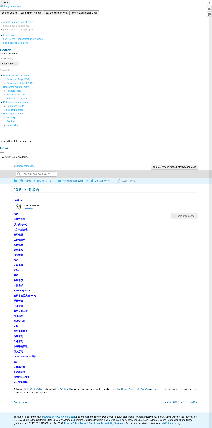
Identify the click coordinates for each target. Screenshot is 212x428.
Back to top (19, 402)
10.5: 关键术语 (35, 389)
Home (28, 181)
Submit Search (9, 63)
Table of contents (185, 216)
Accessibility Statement (113, 423)
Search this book (8, 53)
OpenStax (28, 209)
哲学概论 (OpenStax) (73, 181)
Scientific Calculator (16, 98)
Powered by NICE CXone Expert (59, 417)
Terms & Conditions (90, 423)
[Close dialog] (2, 152)
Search (19, 174)
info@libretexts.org (170, 423)
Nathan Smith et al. (130, 389)
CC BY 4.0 (65, 389)
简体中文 (47, 181)
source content (162, 389)
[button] (11, 121)
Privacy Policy (71, 423)
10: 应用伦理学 (103, 181)
